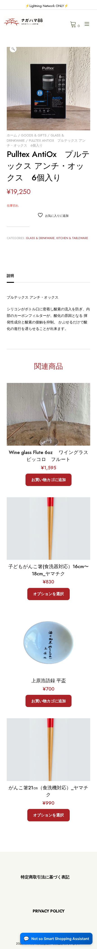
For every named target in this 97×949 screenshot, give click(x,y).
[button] (13, 49)
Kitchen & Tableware (72, 238)
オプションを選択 (48, 594)
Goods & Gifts (33, 135)
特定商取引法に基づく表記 (45, 877)
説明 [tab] (10, 275)
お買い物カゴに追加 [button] (48, 479)
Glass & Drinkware (40, 238)
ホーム (12, 135)
